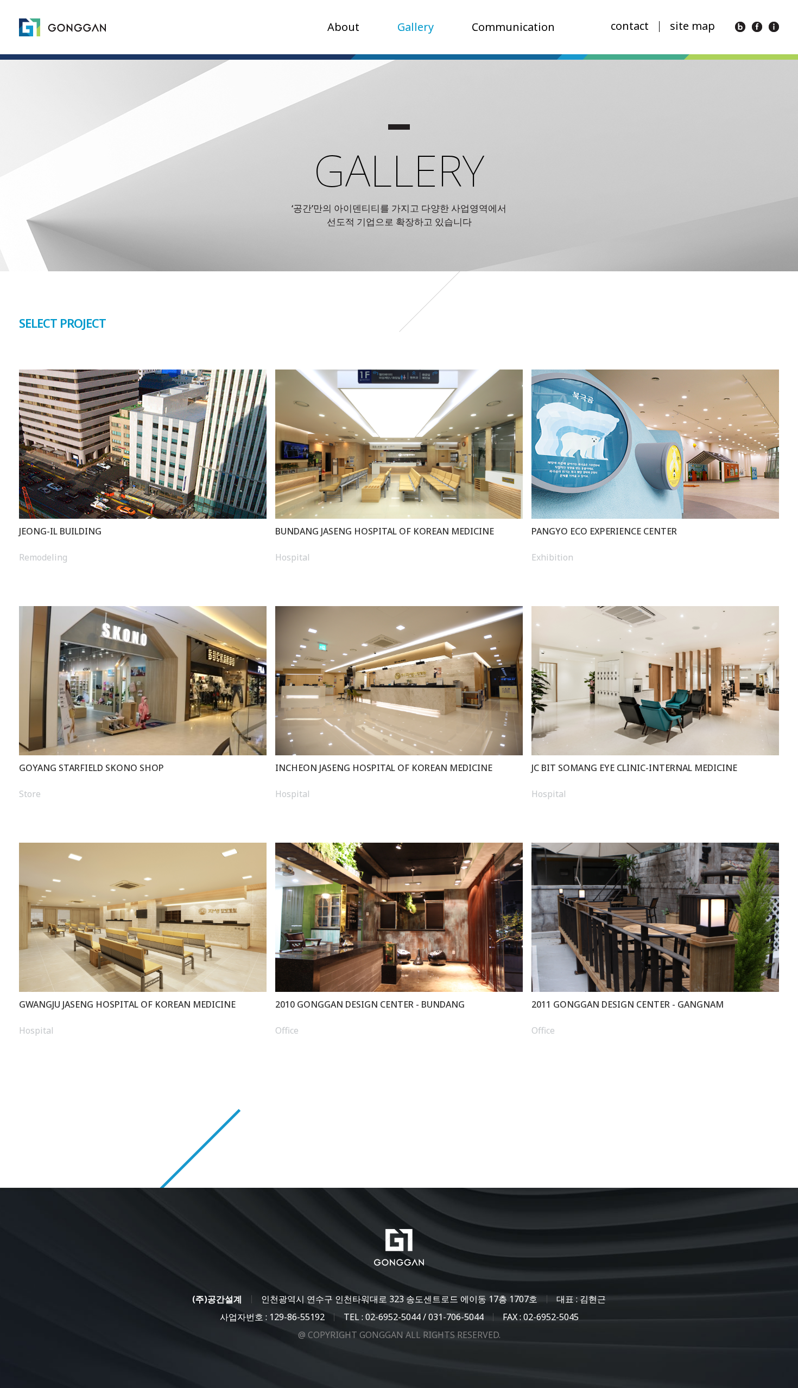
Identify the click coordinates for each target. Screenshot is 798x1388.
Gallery (415, 27)
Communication (513, 27)
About (343, 27)
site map (692, 25)
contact (630, 25)
